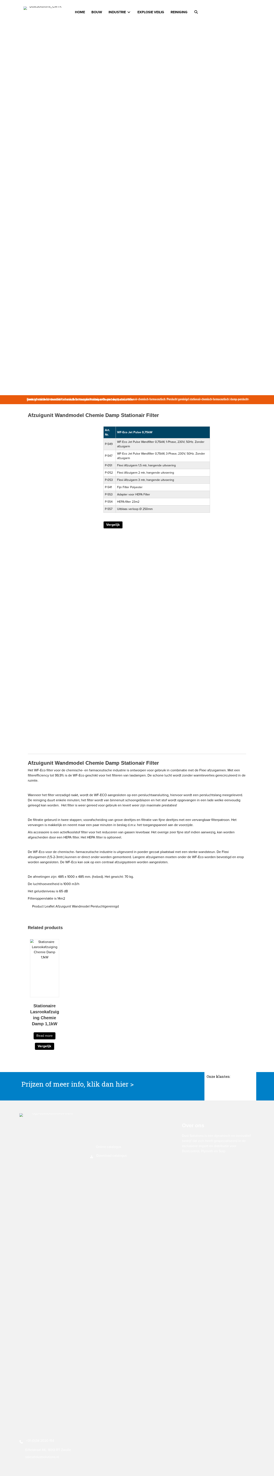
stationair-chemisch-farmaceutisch (145, 399)
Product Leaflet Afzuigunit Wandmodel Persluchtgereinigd (75, 906)
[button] (196, 12)
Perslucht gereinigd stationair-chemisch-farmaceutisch (198, 399)
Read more (44, 1036)
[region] (230, 1089)
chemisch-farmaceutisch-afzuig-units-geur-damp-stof (94, 399)
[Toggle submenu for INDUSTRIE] (128, 12)
